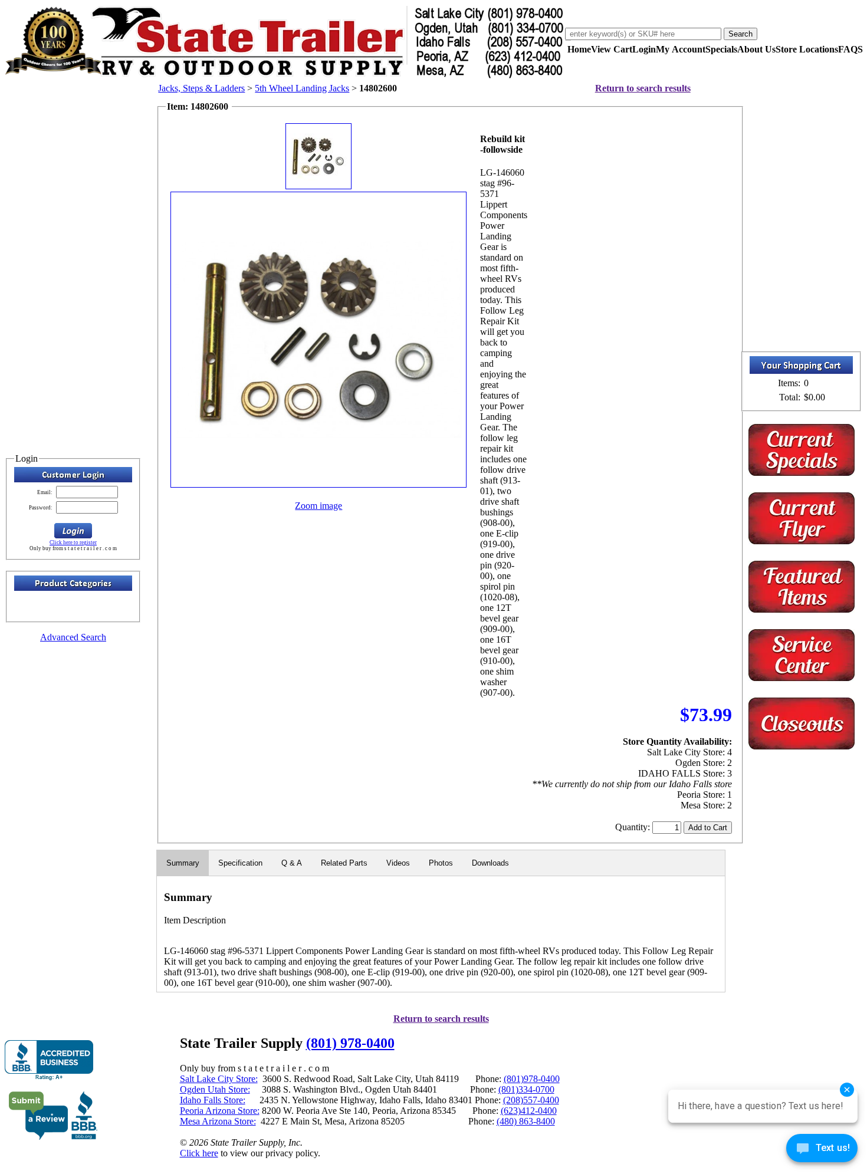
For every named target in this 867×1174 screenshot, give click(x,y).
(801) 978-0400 (350, 1043)
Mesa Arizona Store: (218, 1121)
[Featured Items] (801, 473)
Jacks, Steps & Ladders (201, 88)
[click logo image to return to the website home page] (285, 76)
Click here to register (73, 542)
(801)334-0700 (526, 1089)
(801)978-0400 (532, 1079)
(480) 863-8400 (526, 1121)
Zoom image (318, 506)
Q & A (291, 863)
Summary (182, 863)
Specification (240, 863)
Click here (199, 1153)
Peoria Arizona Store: (220, 1111)
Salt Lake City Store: (219, 1079)
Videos (398, 863)
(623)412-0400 (529, 1111)
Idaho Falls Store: (212, 1100)
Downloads (490, 863)
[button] (73, 530)
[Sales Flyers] (801, 541)
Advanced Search (73, 637)
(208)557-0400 (531, 1100)
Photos (441, 863)
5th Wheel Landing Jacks (302, 88)
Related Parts (344, 863)
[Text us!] (822, 1150)
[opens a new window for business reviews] (49, 1060)
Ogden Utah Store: (215, 1089)
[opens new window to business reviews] (53, 1137)
